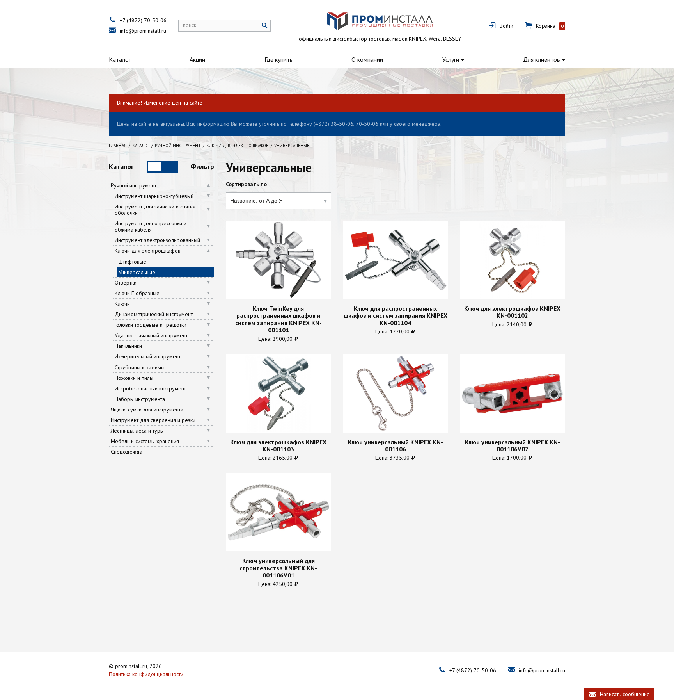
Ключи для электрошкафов (148, 250)
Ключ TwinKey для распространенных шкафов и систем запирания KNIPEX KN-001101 (278, 319)
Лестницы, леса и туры (137, 430)
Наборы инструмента (140, 399)
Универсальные (137, 272)
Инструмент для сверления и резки (153, 420)
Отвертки (126, 282)
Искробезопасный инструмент (150, 388)
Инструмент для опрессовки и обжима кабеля (150, 226)
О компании (367, 59)
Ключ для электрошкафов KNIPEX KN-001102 (512, 312)
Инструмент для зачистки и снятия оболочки (155, 209)
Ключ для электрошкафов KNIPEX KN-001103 (278, 445)
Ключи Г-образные (137, 293)
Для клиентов (541, 59)
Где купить (278, 59)
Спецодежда (126, 451)
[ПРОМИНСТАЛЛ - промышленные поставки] (380, 21)
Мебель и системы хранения (145, 441)
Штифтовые (132, 261)
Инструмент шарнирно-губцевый (154, 195)
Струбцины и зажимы (140, 367)
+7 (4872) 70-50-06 (143, 20)
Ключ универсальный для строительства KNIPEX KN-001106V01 (278, 568)
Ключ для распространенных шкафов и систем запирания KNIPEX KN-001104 (395, 315)
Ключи (122, 303)
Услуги (450, 59)
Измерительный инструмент (148, 356)
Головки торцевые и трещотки (150, 324)
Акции (197, 59)
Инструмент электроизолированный (157, 240)
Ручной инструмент (133, 185)
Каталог (120, 59)
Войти (506, 25)
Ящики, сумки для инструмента (147, 409)
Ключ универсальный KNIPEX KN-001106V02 (512, 445)
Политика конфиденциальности (146, 674)
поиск (189, 24)
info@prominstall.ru (143, 30)
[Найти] (265, 26)
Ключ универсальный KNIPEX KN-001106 (395, 445)
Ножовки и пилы (134, 377)
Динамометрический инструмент (154, 314)
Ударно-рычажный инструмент (151, 335)
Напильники (128, 345)
